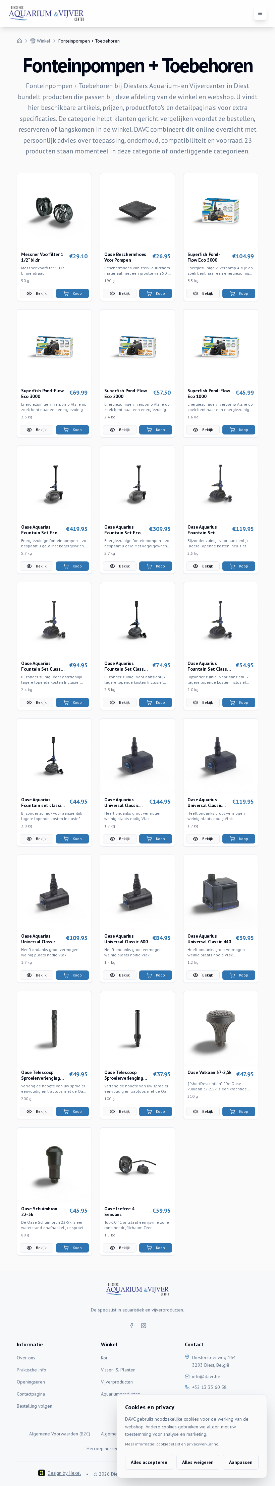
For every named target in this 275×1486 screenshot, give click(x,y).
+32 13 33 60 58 (209, 1387)
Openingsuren (31, 1382)
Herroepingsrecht (104, 1448)
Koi (104, 1358)
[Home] (19, 41)
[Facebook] (131, 1326)
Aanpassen (241, 1462)
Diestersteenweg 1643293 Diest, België (214, 1361)
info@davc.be (206, 1376)
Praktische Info (31, 1370)
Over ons (26, 1358)
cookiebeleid (168, 1443)
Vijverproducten (117, 1382)
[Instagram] (144, 1326)
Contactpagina (31, 1394)
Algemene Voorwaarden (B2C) (59, 1434)
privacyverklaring (202, 1443)
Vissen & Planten (118, 1370)
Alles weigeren (198, 1462)
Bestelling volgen (34, 1406)
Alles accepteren (149, 1462)
